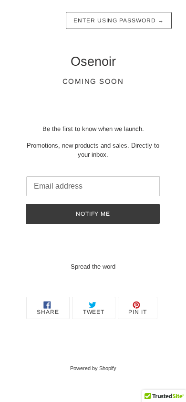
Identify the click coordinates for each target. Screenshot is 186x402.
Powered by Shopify (93, 368)
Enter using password (118, 20)
